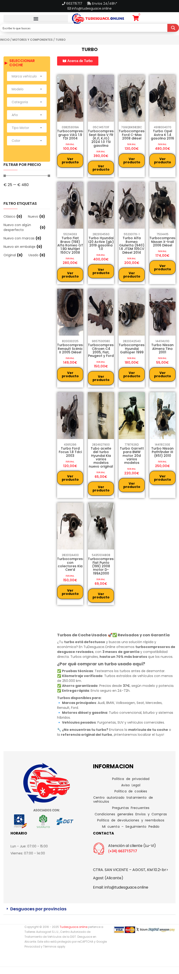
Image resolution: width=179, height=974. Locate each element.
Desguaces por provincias (38, 909)
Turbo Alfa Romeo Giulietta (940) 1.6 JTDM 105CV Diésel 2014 (131, 245)
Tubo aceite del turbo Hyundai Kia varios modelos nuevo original (101, 457)
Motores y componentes (32, 40)
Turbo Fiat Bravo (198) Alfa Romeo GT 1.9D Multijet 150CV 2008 (70, 245)
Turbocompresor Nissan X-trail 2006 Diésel (164, 242)
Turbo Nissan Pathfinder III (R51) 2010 (162, 452)
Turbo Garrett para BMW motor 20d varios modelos (132, 455)
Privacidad (32, 946)
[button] (35, 18)
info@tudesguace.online (92, 8)
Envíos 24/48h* (104, 3)
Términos (49, 946)
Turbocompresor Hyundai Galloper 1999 (133, 349)
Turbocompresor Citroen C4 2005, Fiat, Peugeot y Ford (102, 350)
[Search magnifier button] (173, 28)
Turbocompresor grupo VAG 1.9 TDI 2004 (71, 135)
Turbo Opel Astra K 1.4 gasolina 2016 (162, 135)
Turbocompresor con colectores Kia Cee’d (71, 564)
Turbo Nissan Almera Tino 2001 (162, 349)
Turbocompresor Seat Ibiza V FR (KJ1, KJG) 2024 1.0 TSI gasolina (102, 138)
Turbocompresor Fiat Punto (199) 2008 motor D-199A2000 (102, 566)
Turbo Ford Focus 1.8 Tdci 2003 (70, 452)
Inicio (5, 40)
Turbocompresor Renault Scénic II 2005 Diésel (71, 349)
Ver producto (70, 161)
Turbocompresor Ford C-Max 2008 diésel (133, 135)
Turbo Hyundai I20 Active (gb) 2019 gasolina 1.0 (101, 243)
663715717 (74, 3)
